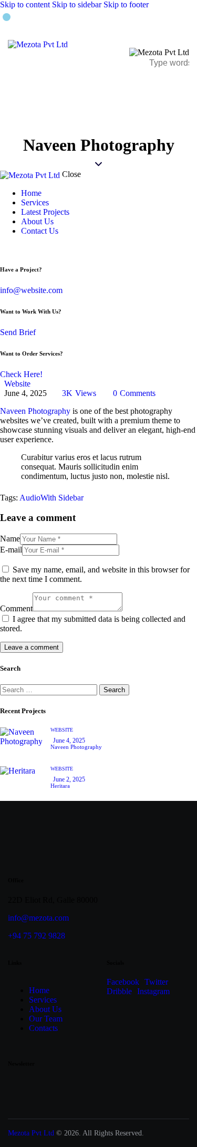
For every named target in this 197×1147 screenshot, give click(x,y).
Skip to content (25, 4)
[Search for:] (49, 689)
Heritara (60, 786)
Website (17, 383)
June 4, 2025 (69, 740)
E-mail (11, 549)
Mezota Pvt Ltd (31, 1133)
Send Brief (18, 332)
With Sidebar (62, 497)
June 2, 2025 (69, 779)
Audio (29, 497)
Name (10, 538)
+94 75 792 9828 (36, 935)
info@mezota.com (38, 917)
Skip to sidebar (76, 4)
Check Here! (21, 374)
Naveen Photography (35, 410)
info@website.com (31, 290)
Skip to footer (126, 4)
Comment (16, 608)
